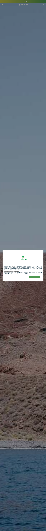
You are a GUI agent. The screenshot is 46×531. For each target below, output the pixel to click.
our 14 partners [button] (14, 266)
